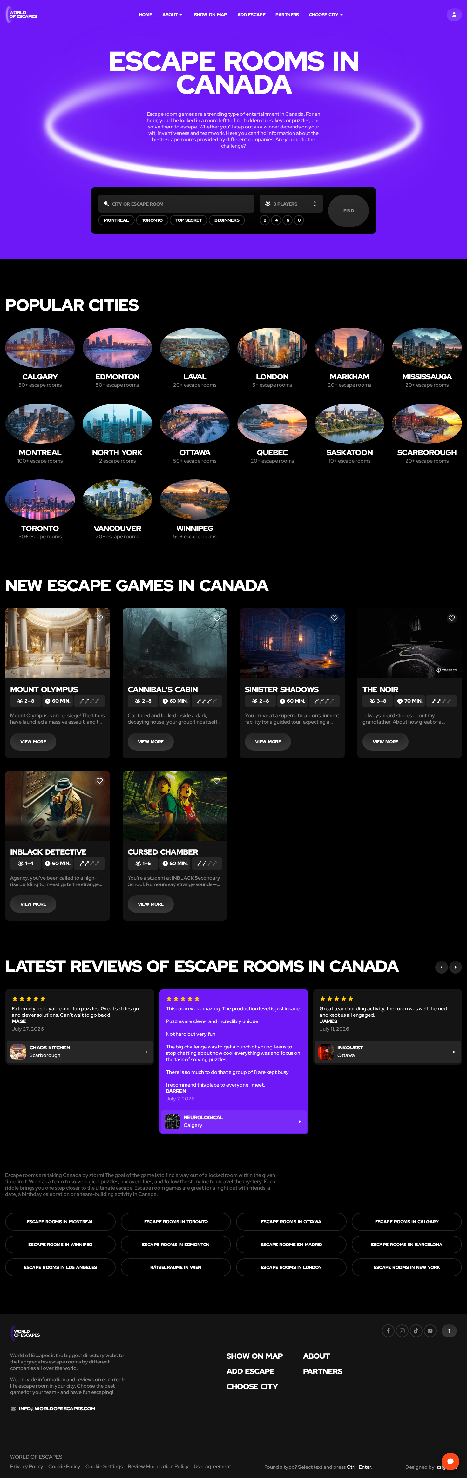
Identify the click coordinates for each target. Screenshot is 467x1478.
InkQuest (350, 1047)
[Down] (315, 205)
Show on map (210, 14)
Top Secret (188, 220)
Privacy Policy (26, 1466)
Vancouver (117, 528)
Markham (349, 377)
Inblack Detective (48, 852)
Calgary (40, 377)
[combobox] (176, 204)
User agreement (212, 1466)
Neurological (203, 1117)
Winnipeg (194, 528)
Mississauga (427, 377)
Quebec (272, 452)
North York (117, 452)
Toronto (152, 220)
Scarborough (426, 452)
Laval (194, 377)
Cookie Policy (64, 1466)
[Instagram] (402, 1330)
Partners (287, 14)
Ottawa (194, 452)
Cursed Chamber (163, 852)
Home (145, 14)
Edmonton (117, 377)
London (272, 377)
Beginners (226, 220)
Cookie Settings (104, 1466)
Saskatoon (350, 452)
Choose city (323, 14)
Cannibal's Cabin (163, 689)
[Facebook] (388, 1330)
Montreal (116, 220)
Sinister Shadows (281, 689)
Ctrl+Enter (359, 1467)
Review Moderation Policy (158, 1466)
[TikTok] (416, 1330)
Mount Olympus (44, 689)
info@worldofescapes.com (57, 1409)
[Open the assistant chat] (450, 1461)
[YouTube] (430, 1330)
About (170, 14)
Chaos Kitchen (50, 1047)
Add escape (251, 14)
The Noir (380, 689)
